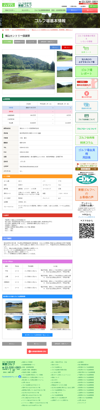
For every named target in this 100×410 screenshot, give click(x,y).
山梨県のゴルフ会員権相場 (86, 392)
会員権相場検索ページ (28, 364)
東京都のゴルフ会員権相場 (86, 367)
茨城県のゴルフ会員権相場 (86, 385)
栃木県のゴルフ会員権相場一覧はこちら (37, 335)
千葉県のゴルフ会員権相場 (86, 375)
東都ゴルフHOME (27, 362)
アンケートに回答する (86, 217)
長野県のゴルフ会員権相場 (86, 390)
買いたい (90, 10)
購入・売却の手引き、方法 (59, 362)
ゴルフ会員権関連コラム (59, 390)
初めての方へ (10, 10)
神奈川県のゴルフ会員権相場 (86, 372)
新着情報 (64, 6)
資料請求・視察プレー (47, 41)
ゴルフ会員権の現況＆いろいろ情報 (32, 375)
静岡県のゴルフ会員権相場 (86, 395)
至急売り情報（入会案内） (30, 372)
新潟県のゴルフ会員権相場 (86, 387)
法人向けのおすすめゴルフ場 (86, 60)
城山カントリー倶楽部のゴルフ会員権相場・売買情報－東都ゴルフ (52, 30)
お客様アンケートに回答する (60, 400)
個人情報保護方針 (83, 364)
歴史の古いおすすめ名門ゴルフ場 (31, 405)
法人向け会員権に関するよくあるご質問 (63, 387)
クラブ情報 (7, 41)
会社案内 (83, 6)
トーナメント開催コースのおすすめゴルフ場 (35, 403)
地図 (39, 133)
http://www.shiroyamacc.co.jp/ (29, 166)
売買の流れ (74, 6)
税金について (55, 377)
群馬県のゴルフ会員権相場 (86, 380)
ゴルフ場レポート (86, 71)
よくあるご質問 (56, 372)
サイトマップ (82, 403)
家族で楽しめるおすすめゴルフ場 (31, 395)
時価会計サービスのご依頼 (59, 385)
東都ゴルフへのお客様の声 (86, 193)
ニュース (31, 41)
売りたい (74, 10)
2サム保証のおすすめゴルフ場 (31, 397)
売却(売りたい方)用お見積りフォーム (32, 377)
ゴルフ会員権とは (57, 367)
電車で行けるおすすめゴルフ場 (31, 387)
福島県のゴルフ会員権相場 (86, 377)
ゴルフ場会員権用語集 (86, 153)
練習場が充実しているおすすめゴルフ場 (33, 390)
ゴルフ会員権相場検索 (42, 10)
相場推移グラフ (19, 41)
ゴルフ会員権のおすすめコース (31, 385)
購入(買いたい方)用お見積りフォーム (32, 380)
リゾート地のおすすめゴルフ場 (31, 400)
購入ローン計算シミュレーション (61, 375)
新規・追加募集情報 (58, 10)
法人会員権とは (56, 382)
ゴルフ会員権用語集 (57, 395)
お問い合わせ (93, 6)
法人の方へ (26, 10)
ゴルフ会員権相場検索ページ (20, 30)
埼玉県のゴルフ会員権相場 (86, 369)
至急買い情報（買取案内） (30, 369)
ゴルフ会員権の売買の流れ (59, 369)
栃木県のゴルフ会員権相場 (86, 382)
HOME (7, 30)
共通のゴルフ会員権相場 (85, 397)
